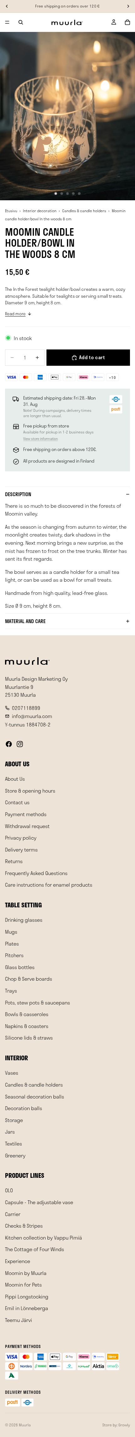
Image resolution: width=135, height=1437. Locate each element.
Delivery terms (21, 849)
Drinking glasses (23, 920)
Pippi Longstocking (26, 1296)
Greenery (15, 1155)
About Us (15, 779)
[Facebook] (9, 744)
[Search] (21, 22)
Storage (14, 1120)
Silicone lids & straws (29, 1038)
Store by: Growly (116, 1425)
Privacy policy (20, 838)
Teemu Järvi (18, 1320)
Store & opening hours (30, 791)
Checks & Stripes (24, 1226)
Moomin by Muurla (25, 1273)
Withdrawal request (27, 826)
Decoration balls (23, 1108)
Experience (17, 1261)
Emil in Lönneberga (26, 1308)
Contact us (17, 802)
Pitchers (14, 955)
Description (18, 494)
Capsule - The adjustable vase (39, 1202)
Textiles (13, 1143)
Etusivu (11, 210)
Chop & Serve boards (28, 979)
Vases (11, 1073)
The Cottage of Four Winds (34, 1249)
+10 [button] (112, 377)
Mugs (11, 932)
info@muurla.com (32, 716)
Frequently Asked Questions (36, 873)
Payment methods (25, 814)
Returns (14, 861)
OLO (9, 1190)
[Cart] (127, 22)
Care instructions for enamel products (48, 885)
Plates (12, 943)
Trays (11, 990)
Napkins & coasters (26, 1026)
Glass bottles (20, 967)
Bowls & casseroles (26, 1014)
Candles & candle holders (84, 210)
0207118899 (26, 708)
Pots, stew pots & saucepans (37, 1002)
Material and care (25, 621)
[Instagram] (20, 744)
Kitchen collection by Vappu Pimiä (43, 1237)
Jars (10, 1132)
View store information (40, 438)
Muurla (25, 1425)
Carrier (12, 1214)
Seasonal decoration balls (34, 1096)
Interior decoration (40, 210)
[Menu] (7, 22)
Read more (15, 314)
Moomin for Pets (23, 1284)
